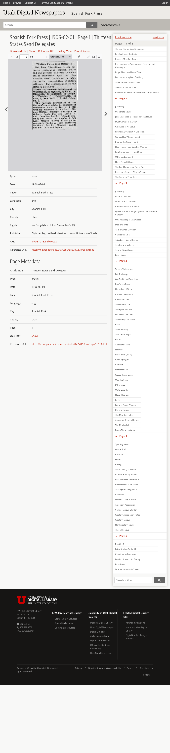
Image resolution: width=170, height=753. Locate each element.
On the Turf (120, 449)
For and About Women (125, 405)
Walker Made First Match (126, 484)
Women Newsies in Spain (126, 569)
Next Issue (158, 37)
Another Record (122, 344)
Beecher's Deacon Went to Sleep (130, 172)
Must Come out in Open (126, 121)
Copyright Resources (65, 627)
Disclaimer (144, 668)
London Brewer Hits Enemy (127, 559)
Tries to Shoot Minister (125, 87)
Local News (120, 254)
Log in (165, 2)
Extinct (118, 339)
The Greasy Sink (122, 304)
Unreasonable (121, 369)
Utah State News (123, 111)
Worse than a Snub (124, 374)
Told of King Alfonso (124, 249)
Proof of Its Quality (123, 354)
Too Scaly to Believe (124, 244)
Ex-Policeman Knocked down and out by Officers (137, 92)
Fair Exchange (121, 274)
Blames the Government (126, 141)
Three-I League (122, 529)
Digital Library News (100, 640)
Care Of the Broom (124, 294)
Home (6, 2)
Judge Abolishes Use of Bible (128, 72)
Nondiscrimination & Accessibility (104, 668)
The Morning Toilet (124, 415)
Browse (17, 2)
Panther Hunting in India (126, 474)
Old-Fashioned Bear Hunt (126, 279)
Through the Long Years (126, 489)
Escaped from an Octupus (127, 479)
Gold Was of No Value (125, 126)
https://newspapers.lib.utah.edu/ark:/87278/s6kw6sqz (63, 249)
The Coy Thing (121, 329)
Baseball (119, 454)
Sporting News (122, 444)
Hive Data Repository (100, 653)
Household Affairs (123, 289)
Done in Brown (122, 410)
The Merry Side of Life (125, 319)
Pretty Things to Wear (125, 430)
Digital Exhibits (97, 631)
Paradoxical (120, 564)
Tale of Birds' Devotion (125, 229)
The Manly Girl (122, 425)
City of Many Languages (126, 554)
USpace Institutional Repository (100, 647)
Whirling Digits (122, 359)
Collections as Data (99, 636)
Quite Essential (122, 389)
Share (32, 51)
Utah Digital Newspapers (102, 627)
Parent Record (82, 51)
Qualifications (121, 379)
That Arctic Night (123, 334)
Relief (117, 400)
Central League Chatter (126, 509)
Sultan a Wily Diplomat (125, 469)
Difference (120, 384)
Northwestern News (124, 524)
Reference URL (46, 51)
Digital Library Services (66, 618)
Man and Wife (121, 224)
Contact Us (31, 2)
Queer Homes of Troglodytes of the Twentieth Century (136, 213)
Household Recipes (124, 314)
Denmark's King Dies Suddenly (129, 77)
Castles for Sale (122, 234)
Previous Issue (123, 37)
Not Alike (119, 349)
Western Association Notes (127, 514)
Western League (122, 519)
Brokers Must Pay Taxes (126, 59)
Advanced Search (110, 24)
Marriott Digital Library (101, 622)
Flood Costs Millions (124, 162)
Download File (18, 51)
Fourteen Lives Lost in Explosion (129, 131)
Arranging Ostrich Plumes (127, 420)
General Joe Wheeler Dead (127, 136)
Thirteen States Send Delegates (129, 48)
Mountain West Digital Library (136, 629)
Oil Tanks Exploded (124, 156)
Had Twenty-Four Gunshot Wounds (131, 146)
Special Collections (64, 623)
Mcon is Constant (123, 196)
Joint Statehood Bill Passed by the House (133, 116)
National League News (125, 499)
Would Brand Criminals (125, 201)
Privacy (78, 668)
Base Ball (119, 494)
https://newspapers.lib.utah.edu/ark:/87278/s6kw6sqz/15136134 (69, 344)
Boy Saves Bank (122, 284)
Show (35, 335)
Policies (146, 674)
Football (119, 459)
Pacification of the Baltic (126, 53)
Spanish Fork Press (86, 13)
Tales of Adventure (124, 269)
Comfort (119, 364)
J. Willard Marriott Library (29, 610)
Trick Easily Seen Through (127, 239)
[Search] (91, 25)
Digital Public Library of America (137, 637)
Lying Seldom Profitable (126, 549)
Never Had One (122, 394)
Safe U (130, 668)
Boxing (118, 464)
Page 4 (123, 260)
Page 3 (123, 183)
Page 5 (123, 436)
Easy (117, 324)
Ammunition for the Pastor (127, 206)
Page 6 (123, 536)
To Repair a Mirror (123, 309)
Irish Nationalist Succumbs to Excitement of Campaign (135, 66)
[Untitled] (119, 106)
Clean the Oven (122, 299)
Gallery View (64, 51)
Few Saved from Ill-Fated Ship (128, 151)
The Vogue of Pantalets (125, 177)
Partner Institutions (135, 622)
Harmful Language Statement (56, 2)
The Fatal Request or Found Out (129, 167)
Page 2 (123, 98)
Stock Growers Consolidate (127, 82)
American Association (125, 504)
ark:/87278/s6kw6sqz (44, 241)
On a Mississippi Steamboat (128, 219)
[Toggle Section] (116, 98)
